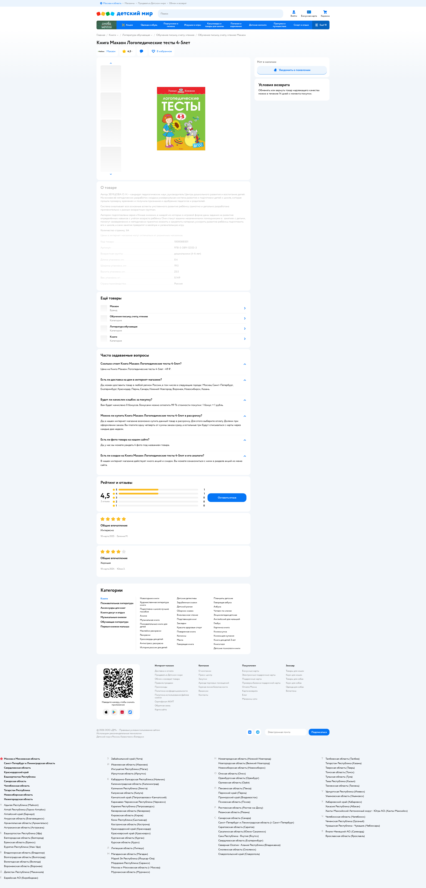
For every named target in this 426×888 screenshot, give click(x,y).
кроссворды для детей (151, 639)
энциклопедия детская (225, 615)
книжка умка (220, 631)
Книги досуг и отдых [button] (113, 612)
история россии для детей (153, 647)
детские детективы (187, 598)
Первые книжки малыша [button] (115, 626)
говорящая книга (185, 644)
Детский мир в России (108, 736)
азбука (217, 606)
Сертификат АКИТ (164, 701)
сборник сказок (185, 611)
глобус (217, 623)
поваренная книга (186, 631)
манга (180, 640)
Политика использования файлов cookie (172, 696)
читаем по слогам (223, 611)
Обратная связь (162, 705)
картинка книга (221, 627)
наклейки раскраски (150, 631)
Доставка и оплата (164, 670)
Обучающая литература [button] (114, 622)
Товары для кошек (295, 670)
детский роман (185, 606)
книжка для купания (224, 636)
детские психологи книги (227, 648)
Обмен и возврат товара (167, 678)
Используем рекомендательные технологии (119, 733)
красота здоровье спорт (189, 627)
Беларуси (139, 736)
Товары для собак (295, 678)
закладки (181, 623)
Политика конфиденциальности (171, 690)
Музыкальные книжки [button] (113, 617)
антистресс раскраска (151, 643)
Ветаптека (291, 690)
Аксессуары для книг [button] (113, 608)
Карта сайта (161, 709)
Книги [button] (104, 598)
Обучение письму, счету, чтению (175, 35)
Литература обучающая (136, 35)
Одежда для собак (295, 686)
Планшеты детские (223, 598)
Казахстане (126, 736)
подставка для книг (187, 619)
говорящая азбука (222, 602)
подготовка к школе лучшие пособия (154, 610)
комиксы (181, 636)
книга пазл (219, 644)
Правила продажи (164, 682)
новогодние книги (149, 598)
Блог (244, 694)
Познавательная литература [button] (117, 603)
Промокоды (161, 686)
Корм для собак (294, 682)
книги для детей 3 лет (225, 640)
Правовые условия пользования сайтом (139, 730)
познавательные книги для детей (153, 625)
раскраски (145, 635)
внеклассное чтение (187, 615)
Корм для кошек (294, 674)
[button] (320, 25)
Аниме (143, 616)
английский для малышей (227, 619)
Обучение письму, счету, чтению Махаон (222, 35)
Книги (112, 35)
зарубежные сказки (187, 602)
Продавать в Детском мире (169, 674)
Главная (101, 35)
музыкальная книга (149, 620)
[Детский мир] (125, 13)
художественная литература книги (154, 603)
